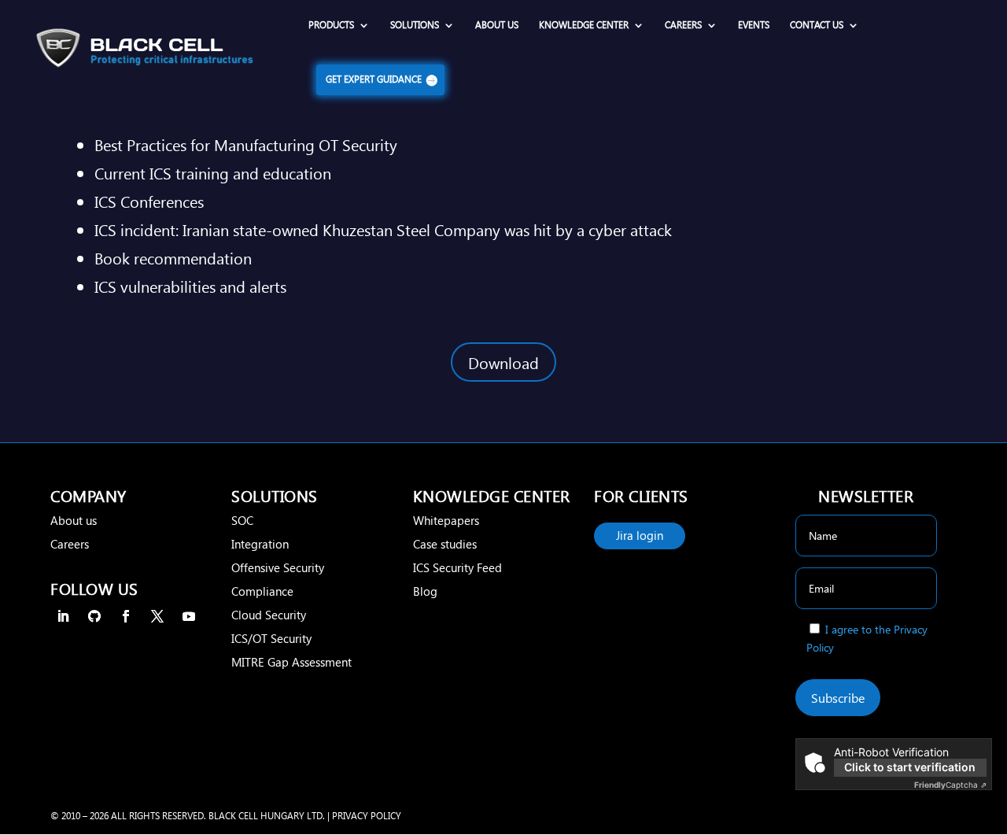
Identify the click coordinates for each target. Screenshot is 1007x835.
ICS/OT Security (271, 638)
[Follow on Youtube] (188, 616)
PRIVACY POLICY (366, 816)
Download (503, 362)
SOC (242, 520)
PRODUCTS (331, 25)
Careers (69, 544)
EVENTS (753, 25)
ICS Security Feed (457, 567)
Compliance (262, 591)
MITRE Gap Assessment (291, 662)
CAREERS (683, 25)
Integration (260, 544)
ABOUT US (496, 25)
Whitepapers (446, 520)
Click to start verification (910, 767)
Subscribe (838, 697)
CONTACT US (816, 25)
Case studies (445, 544)
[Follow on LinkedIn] (63, 616)
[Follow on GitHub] (94, 616)
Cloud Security (268, 615)
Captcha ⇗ (950, 784)
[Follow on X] (157, 616)
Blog (425, 591)
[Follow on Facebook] (125, 616)
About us (73, 520)
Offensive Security (277, 567)
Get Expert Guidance (374, 79)
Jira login (639, 535)
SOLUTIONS (414, 25)
